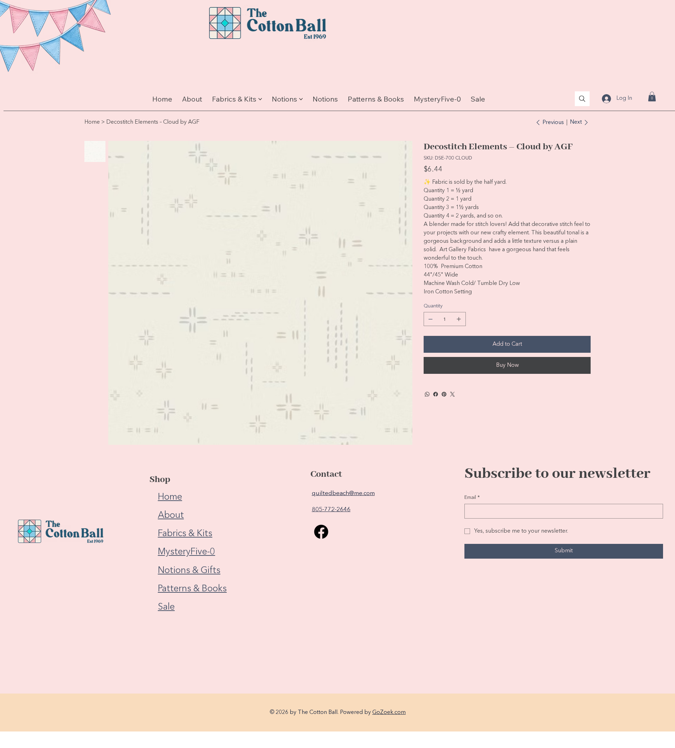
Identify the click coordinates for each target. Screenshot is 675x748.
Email (472, 497)
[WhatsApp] (427, 394)
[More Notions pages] (301, 99)
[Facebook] (435, 394)
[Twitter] (452, 394)
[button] (652, 96)
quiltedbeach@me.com (343, 493)
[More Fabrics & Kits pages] (260, 99)
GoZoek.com (389, 712)
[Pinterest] (444, 394)
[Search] (582, 98)
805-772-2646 (331, 510)
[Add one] (459, 319)
